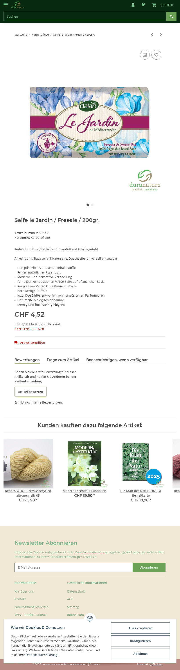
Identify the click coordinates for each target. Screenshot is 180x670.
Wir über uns (24, 591)
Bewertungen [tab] (27, 360)
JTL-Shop (157, 664)
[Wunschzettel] (143, 4)
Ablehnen (140, 653)
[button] (133, 4)
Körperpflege (40, 237)
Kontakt (20, 599)
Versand (54, 324)
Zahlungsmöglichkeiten (31, 607)
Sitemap (73, 607)
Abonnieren (149, 567)
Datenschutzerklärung (91, 552)
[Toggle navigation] (6, 3)
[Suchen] (171, 16)
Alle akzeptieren (140, 628)
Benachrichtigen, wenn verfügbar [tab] (117, 360)
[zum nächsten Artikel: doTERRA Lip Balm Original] (161, 34)
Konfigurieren (140, 641)
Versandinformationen (31, 615)
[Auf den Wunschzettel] (156, 55)
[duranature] (17, 5)
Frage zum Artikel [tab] (63, 360)
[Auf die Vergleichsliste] (145, 55)
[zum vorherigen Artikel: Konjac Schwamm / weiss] (152, 34)
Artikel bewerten (30, 392)
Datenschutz (76, 591)
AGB (70, 599)
